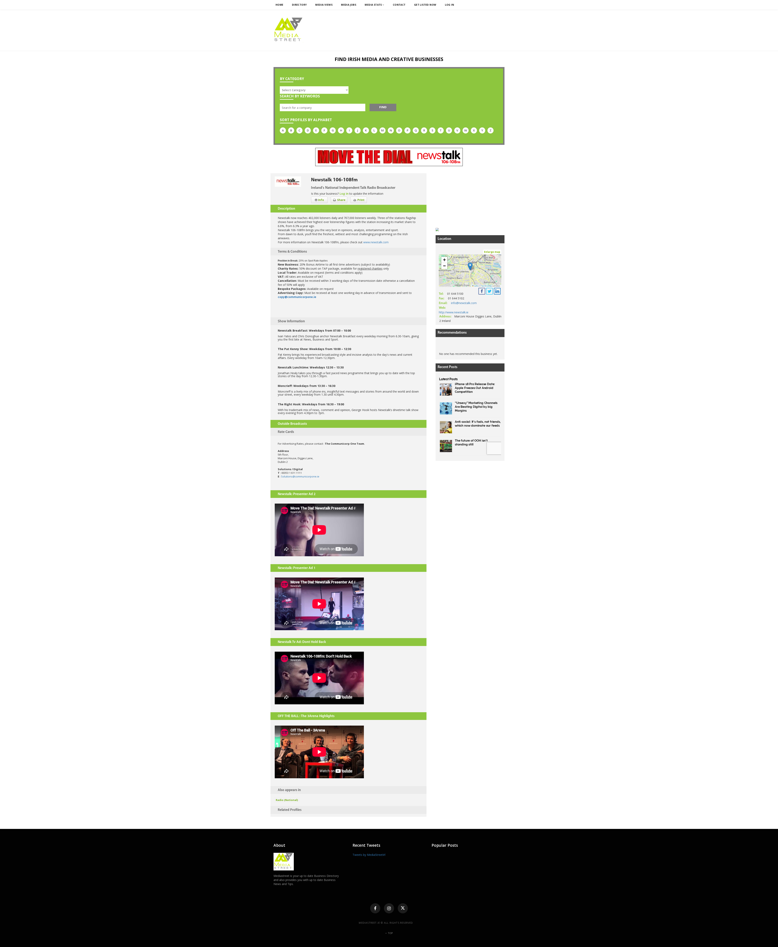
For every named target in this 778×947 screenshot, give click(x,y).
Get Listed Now (425, 4)
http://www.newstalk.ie (453, 312)
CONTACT (399, 4)
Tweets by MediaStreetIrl (369, 855)
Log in (344, 193)
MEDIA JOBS (348, 4)
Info (320, 200)
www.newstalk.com (376, 242)
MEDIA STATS (374, 4)
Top (390, 933)
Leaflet (475, 286)
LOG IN (449, 4)
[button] (470, 266)
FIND (383, 107)
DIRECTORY (299, 4)
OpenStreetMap (486, 286)
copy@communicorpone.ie (297, 297)
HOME (279, 4)
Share (340, 200)
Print (360, 200)
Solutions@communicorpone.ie (300, 476)
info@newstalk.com (464, 303)
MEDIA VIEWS (323, 4)
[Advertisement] (466, 198)
